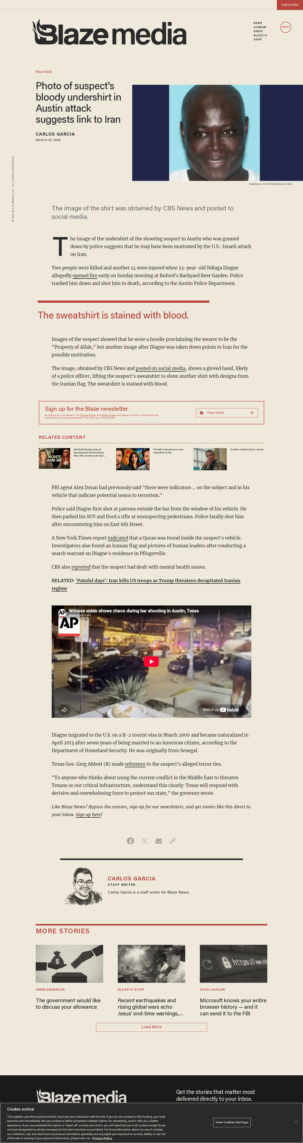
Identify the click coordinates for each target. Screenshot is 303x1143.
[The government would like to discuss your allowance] (69, 963)
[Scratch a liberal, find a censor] (210, 458)
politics (44, 72)
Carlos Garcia (55, 134)
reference (135, 764)
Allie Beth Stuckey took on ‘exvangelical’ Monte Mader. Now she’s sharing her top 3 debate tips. (89, 453)
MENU (285, 27)
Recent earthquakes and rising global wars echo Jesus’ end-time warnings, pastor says (148, 1008)
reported (80, 567)
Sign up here (88, 814)
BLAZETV (260, 35)
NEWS (258, 23)
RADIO (258, 31)
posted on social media (160, 368)
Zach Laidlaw (212, 989)
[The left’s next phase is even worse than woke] (133, 458)
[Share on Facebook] (130, 840)
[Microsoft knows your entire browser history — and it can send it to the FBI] (233, 963)
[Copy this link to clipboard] (172, 840)
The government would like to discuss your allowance (68, 1004)
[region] (151, 1123)
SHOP (258, 39)
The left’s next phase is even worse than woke (168, 451)
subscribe (290, 5)
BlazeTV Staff (131, 989)
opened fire (85, 275)
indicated (118, 538)
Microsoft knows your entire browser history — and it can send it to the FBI (233, 1007)
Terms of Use (108, 415)
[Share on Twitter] (144, 840)
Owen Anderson (50, 989)
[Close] (296, 1122)
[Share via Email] (158, 840)
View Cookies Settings (232, 1122)
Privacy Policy (88, 415)
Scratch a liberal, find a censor (246, 449)
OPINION (260, 27)
